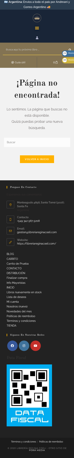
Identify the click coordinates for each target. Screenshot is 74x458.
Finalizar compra (17, 277)
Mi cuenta (13, 301)
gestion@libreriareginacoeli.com (37, 232)
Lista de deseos (16, 297)
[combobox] (35, 50)
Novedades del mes (19, 311)
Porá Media (37, 450)
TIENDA (11, 325)
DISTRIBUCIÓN (16, 273)
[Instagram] (24, 346)
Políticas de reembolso (21, 316)
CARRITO (12, 258)
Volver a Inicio (37, 159)
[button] (37, 28)
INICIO (10, 287)
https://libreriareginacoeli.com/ (36, 243)
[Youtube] (35, 346)
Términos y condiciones (21, 320)
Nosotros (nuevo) (17, 306)
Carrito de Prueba (18, 263)
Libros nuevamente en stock (24, 292)
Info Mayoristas (16, 282)
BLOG (10, 254)
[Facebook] (12, 346)
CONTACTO (14, 268)
